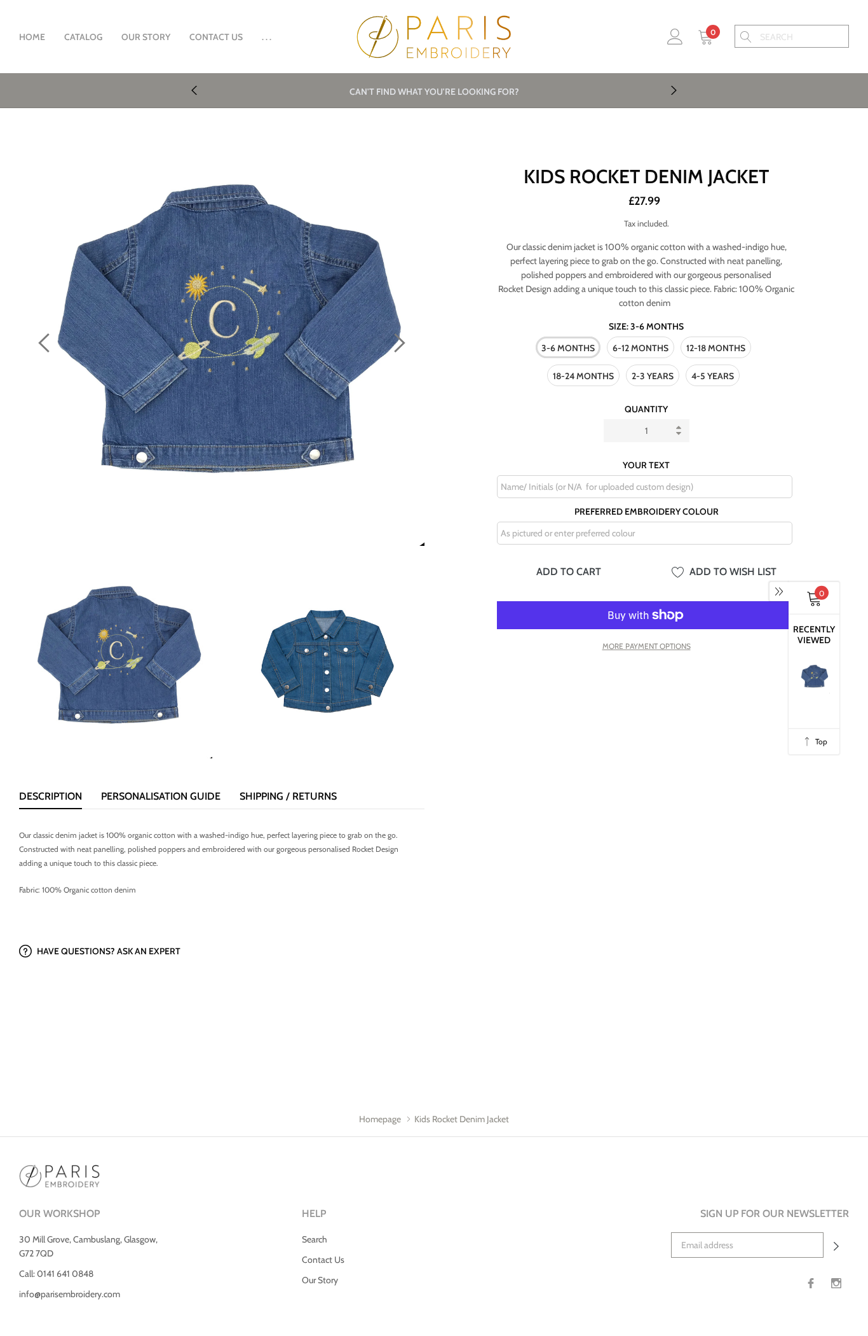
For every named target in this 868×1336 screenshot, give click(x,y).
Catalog (83, 37)
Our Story (145, 37)
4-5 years (712, 376)
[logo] (434, 37)
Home (32, 37)
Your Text (646, 465)
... (268, 37)
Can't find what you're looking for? (434, 91)
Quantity (646, 409)
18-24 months (583, 376)
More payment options (646, 646)
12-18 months (715, 348)
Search (314, 1239)
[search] (746, 36)
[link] (675, 35)
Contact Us (323, 1259)
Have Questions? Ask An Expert (107, 951)
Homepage (380, 1119)
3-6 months (568, 348)
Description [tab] (50, 796)
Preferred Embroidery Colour (646, 511)
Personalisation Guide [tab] (160, 796)
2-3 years (653, 376)
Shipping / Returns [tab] (288, 796)
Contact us (216, 37)
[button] (836, 1245)
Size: (646, 326)
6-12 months (640, 348)
